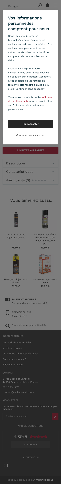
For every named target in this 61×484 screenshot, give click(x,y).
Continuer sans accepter (30, 135)
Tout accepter (31, 124)
